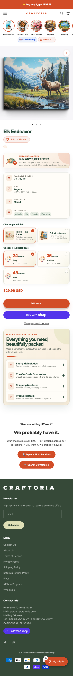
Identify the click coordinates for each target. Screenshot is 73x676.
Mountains (45, 214)
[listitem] (9, 27)
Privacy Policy (11, 561)
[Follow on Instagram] (14, 642)
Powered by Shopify (45, 652)
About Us (8, 550)
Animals (18, 214)
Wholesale (9, 589)
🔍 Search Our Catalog (36, 464)
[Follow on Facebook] (5, 642)
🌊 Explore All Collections (36, 454)
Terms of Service (12, 556)
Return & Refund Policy (16, 572)
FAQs (6, 578)
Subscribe (13, 525)
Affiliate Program (12, 584)
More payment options (36, 323)
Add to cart (36, 303)
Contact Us (9, 544)
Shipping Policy (12, 567)
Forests (35, 214)
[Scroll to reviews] (5, 147)
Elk (26, 214)
